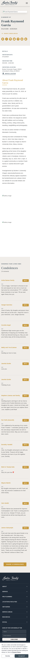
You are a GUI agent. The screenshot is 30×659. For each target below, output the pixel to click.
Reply (25, 280)
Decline (7, 656)
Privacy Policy (16, 652)
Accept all (21, 656)
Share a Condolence (15, 564)
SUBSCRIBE (14, 639)
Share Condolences (9, 33)
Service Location (9, 73)
